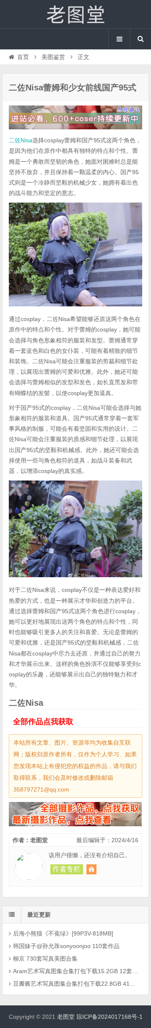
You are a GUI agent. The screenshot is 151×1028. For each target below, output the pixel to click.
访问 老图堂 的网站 (91, 869)
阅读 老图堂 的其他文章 (66, 869)
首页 (23, 57)
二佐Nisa (20, 140)
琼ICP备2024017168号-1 (109, 1016)
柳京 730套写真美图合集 (45, 958)
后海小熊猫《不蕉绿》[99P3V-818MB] (63, 933)
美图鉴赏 (53, 57)
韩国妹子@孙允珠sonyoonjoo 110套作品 (66, 946)
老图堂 (75, 14)
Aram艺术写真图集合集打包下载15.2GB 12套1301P (76, 971)
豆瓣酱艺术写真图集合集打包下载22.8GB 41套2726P (76, 983)
